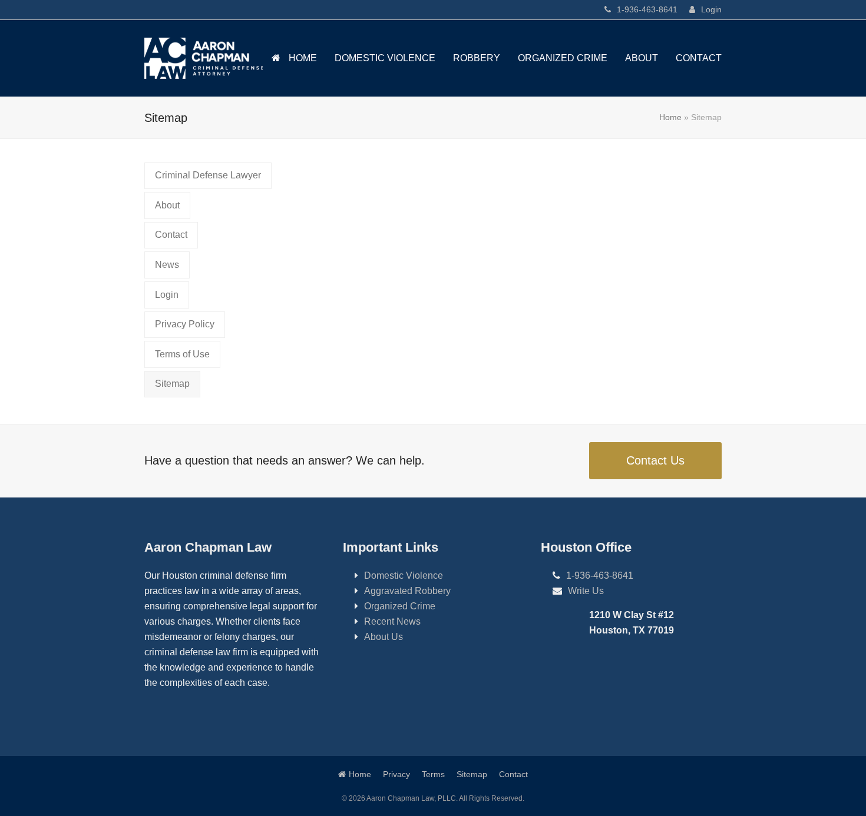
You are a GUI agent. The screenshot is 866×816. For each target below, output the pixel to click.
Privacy (396, 774)
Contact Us (655, 460)
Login (711, 9)
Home (670, 117)
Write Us (586, 591)
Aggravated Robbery (407, 591)
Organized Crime (399, 606)
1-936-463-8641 (647, 9)
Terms (433, 774)
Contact (513, 774)
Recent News (392, 621)
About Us (383, 637)
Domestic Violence (403, 575)
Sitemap (472, 774)
